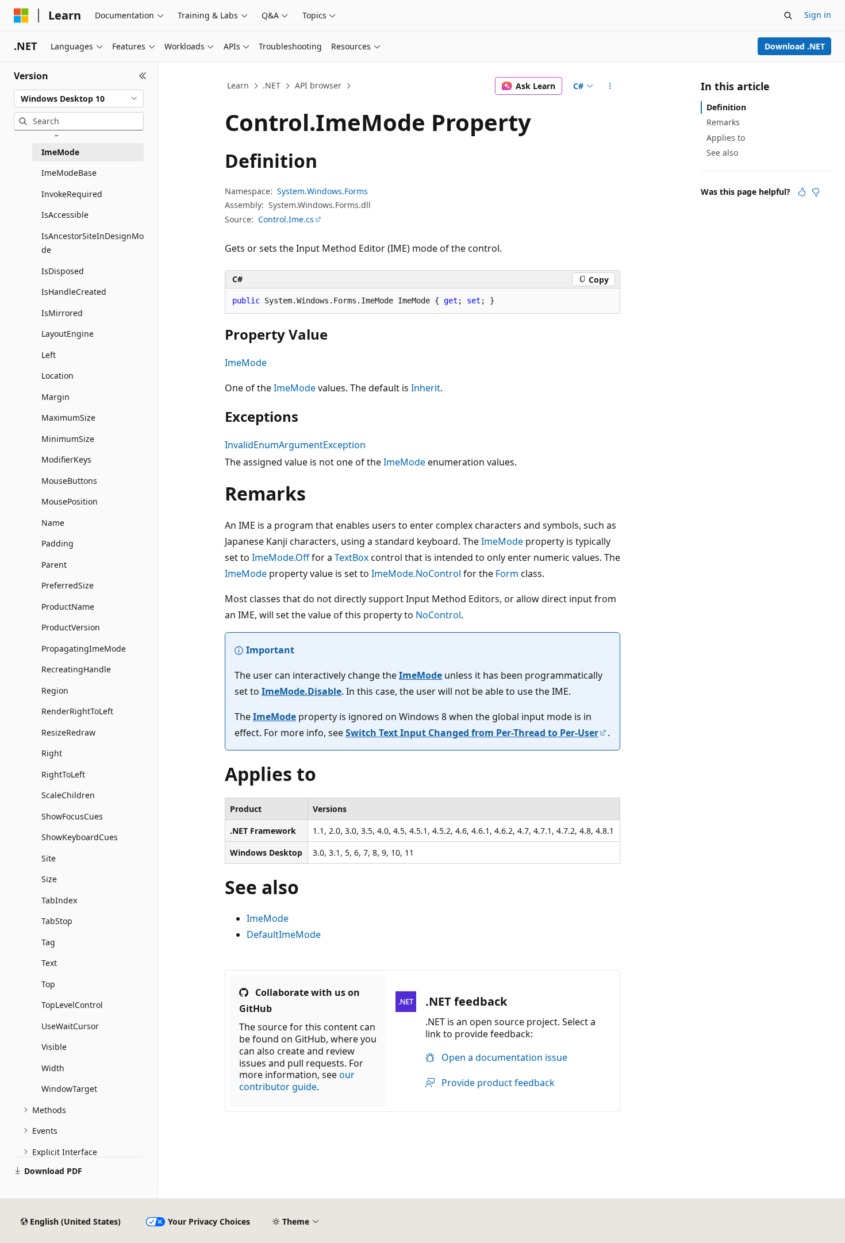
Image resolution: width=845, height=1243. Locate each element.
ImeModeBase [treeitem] (69, 172)
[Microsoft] (21, 15)
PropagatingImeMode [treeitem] (83, 648)
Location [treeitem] (57, 375)
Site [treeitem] (48, 858)
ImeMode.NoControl (416, 573)
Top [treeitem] (48, 984)
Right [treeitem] (51, 753)
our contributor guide (297, 1080)
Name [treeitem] (52, 522)
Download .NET (795, 46)
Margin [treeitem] (55, 396)
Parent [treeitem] (54, 564)
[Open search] (788, 15)
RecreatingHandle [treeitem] (76, 669)
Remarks (723, 122)
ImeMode (246, 362)
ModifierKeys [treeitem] (66, 459)
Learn (238, 85)
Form (507, 573)
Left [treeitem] (48, 354)
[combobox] (79, 99)
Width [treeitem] (52, 1068)
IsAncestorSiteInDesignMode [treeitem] (92, 243)
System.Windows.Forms (322, 191)
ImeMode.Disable (301, 691)
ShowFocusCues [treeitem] (72, 816)
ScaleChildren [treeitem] (68, 795)
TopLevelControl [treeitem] (72, 1004)
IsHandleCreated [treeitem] (73, 291)
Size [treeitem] (49, 878)
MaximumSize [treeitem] (68, 417)
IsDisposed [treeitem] (62, 270)
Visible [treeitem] (54, 1046)
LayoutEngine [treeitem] (67, 333)
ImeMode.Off (280, 557)
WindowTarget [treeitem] (69, 1088)
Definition (726, 107)
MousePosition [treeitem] (69, 501)
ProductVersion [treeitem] (70, 627)
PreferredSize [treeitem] (67, 585)
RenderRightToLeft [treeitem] (77, 711)
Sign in (817, 14)
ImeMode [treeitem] (60, 152)
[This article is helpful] (802, 192)
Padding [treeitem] (57, 543)
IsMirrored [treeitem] (62, 312)
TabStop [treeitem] (56, 920)
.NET (272, 85)
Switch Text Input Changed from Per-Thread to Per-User (471, 732)
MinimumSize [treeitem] (67, 438)
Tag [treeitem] (48, 942)
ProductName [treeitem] (67, 606)
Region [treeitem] (54, 690)
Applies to (725, 137)
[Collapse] (143, 76)
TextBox (351, 557)
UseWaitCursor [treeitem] (70, 1026)
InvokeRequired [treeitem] (71, 193)
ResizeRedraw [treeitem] (68, 732)
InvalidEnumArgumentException (295, 444)
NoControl (438, 615)
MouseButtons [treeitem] (69, 480)
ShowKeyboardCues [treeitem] (79, 837)
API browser (318, 85)
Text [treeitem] (49, 962)
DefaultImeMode (284, 934)
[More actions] (610, 86)
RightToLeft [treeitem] (63, 774)
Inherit (425, 388)
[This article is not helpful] (816, 192)
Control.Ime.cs (286, 219)
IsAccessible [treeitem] (65, 214)
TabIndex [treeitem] (59, 900)
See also (722, 152)
